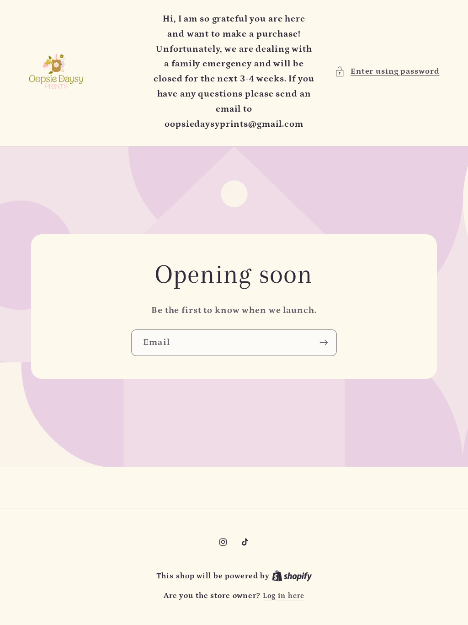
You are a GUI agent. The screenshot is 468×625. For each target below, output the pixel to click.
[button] (387, 71)
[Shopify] (292, 576)
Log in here (284, 596)
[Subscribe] (323, 342)
